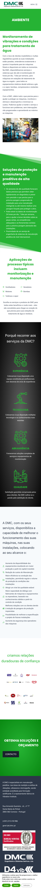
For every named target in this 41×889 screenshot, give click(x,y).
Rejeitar (16, 885)
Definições (27, 885)
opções (16, 881)
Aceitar (6, 885)
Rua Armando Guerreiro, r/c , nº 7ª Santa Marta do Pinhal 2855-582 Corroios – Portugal (16, 809)
